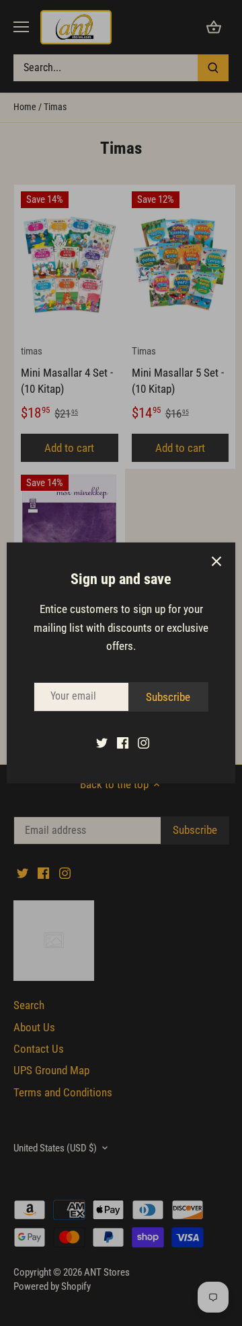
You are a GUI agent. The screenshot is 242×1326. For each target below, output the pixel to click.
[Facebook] (122, 743)
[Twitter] (102, 743)
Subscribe (168, 697)
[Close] (216, 561)
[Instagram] (143, 743)
